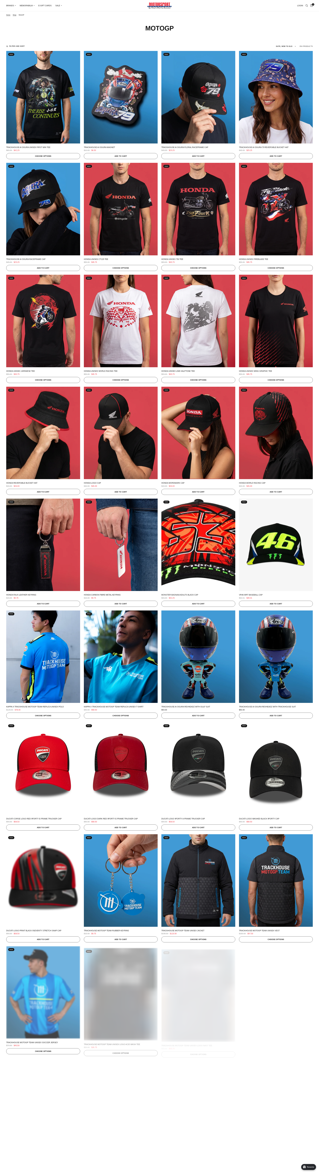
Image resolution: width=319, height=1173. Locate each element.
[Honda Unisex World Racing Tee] (121, 321)
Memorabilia (26, 5)
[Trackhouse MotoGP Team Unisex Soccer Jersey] (43, 992)
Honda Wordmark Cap (172, 483)
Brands (10, 5)
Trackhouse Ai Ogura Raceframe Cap (25, 259)
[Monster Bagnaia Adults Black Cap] (198, 545)
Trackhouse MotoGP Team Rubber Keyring (106, 931)
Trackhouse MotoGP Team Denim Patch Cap (261, 1154)
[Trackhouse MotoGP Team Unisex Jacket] (198, 880)
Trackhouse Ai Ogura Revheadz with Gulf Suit (185, 707)
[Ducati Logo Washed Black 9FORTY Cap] (276, 768)
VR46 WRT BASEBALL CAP (251, 595)
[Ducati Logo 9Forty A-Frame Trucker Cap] (198, 768)
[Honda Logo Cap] (121, 433)
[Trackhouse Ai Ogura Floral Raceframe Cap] (198, 97)
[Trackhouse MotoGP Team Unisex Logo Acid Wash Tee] (121, 992)
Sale (57, 5)
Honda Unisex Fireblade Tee (253, 259)
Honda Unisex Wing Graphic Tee (255, 371)
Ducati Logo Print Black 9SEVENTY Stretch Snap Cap (33, 931)
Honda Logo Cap (92, 483)
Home (8, 15)
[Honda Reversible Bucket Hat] (43, 433)
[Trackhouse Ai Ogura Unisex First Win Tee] (43, 97)
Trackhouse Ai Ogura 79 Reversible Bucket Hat (263, 147)
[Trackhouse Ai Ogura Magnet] (121, 97)
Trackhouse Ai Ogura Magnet (99, 147)
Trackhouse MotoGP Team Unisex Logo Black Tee (265, 1042)
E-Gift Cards (45, 5)
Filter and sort (17, 46)
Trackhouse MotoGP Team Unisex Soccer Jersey (32, 1042)
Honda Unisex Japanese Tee (20, 371)
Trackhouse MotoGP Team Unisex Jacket (182, 931)
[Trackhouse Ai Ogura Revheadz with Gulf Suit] (198, 656)
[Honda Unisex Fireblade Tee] (276, 209)
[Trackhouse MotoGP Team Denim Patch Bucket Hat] (121, 1104)
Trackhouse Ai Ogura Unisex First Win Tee (28, 147)
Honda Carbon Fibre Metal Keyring (102, 595)
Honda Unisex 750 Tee (172, 259)
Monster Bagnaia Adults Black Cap (179, 595)
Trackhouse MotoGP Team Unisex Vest (259, 931)
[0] (311, 5)
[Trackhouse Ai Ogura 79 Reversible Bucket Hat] (276, 97)
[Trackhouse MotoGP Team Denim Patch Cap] (276, 1104)
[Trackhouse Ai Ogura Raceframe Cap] (43, 209)
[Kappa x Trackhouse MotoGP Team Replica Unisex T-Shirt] (121, 656)
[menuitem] (12, 5)
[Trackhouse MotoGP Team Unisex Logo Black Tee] (276, 992)
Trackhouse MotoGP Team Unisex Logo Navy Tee (186, 1042)
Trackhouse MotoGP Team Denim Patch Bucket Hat (110, 1154)
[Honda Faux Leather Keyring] (43, 545)
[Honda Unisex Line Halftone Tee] (198, 321)
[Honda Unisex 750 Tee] (198, 209)
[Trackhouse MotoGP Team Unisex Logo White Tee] (43, 1104)
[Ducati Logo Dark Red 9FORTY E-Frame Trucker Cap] (121, 768)
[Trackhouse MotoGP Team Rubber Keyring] (121, 880)
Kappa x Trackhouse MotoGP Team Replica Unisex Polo (35, 707)
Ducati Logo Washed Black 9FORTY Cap (259, 819)
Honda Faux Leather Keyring (21, 595)
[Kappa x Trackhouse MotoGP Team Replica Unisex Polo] (43, 656)
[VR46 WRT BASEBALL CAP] (276, 545)
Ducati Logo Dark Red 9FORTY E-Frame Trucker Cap (111, 819)
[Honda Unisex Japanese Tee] (43, 321)
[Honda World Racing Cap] (276, 433)
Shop (14, 15)
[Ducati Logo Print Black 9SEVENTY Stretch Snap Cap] (43, 880)
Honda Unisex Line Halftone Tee (178, 371)
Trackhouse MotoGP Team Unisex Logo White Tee (32, 1154)
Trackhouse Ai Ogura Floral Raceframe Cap (184, 147)
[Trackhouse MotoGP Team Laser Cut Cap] (198, 1104)
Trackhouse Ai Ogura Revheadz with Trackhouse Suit (267, 707)
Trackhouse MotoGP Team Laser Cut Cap (182, 1154)
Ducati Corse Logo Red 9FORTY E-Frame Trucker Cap (34, 819)
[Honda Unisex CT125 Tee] (121, 209)
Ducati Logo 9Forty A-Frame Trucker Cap (183, 819)
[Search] (306, 5)
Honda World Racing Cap (252, 483)
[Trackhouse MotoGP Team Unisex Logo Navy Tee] (198, 992)
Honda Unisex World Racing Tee (101, 371)
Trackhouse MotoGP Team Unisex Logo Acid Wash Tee (112, 1042)
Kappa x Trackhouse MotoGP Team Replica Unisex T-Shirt (113, 707)
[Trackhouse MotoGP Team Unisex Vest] (276, 880)
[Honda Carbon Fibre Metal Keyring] (121, 545)
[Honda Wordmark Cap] (198, 433)
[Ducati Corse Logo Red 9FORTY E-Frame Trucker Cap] (43, 768)
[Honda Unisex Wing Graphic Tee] (276, 321)
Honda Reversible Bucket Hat (21, 483)
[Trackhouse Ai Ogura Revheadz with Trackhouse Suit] (276, 656)
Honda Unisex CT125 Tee (96, 259)
